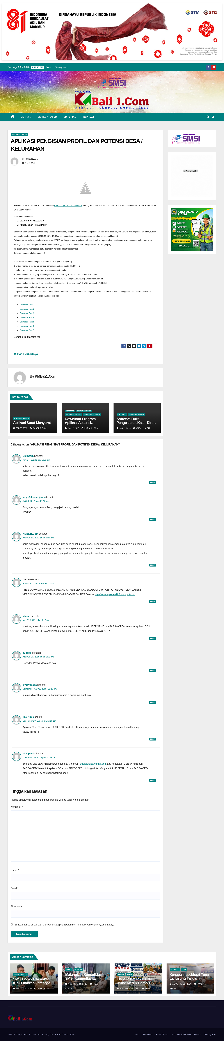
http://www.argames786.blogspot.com (115, 594)
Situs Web (16, 906)
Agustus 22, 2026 (182, 984)
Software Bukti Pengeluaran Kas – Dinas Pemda (136, 423)
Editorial (70, 117)
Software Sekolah (92, 415)
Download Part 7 (27, 330)
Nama (15, 870)
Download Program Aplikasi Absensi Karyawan (80, 423)
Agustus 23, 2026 (130, 988)
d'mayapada (30, 685)
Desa (184, 969)
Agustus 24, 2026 (78, 984)
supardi (27, 653)
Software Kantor (19, 134)
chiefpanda (29, 753)
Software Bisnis (84, 411)
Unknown (28, 456)
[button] (208, 117)
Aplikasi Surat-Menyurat (32, 423)
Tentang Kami (61, 67)
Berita (25, 117)
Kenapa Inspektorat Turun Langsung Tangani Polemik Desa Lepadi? (190, 978)
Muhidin (44, 988)
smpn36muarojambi (34, 497)
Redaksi (49, 67)
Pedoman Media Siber (181, 1034)
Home (137, 1034)
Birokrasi (175, 969)
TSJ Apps (28, 717)
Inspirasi (88, 117)
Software (70, 411)
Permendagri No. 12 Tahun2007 (68, 205)
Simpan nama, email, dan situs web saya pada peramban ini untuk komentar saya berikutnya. (64, 924)
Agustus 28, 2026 (26, 988)
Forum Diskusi (162, 1034)
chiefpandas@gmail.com (93, 763)
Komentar (17, 807)
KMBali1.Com (31, 159)
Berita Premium (47, 117)
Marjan (26, 616)
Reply (152, 482)
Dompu (129, 974)
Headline (78, 969)
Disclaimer (148, 1034)
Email (14, 888)
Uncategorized (20, 974)
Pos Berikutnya (27, 354)
